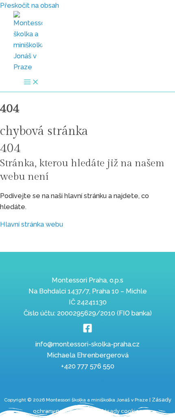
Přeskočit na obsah (29, 5)
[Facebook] (87, 331)
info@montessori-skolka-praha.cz (87, 344)
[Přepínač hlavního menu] (31, 82)
